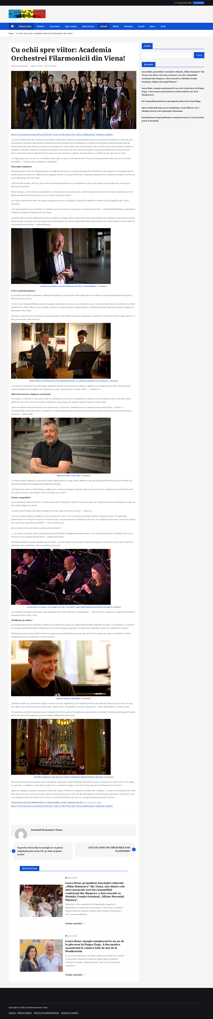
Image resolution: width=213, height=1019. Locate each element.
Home (11, 33)
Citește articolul (74, 923)
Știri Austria (71, 26)
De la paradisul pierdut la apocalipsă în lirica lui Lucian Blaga (171, 101)
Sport (152, 26)
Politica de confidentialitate (46, 1012)
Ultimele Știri (25, 26)
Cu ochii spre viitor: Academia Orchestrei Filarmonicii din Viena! (44, 33)
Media (116, 26)
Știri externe (88, 26)
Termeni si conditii (69, 1012)
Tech (163, 26)
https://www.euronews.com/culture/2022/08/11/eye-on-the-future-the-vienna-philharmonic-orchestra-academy (62, 134)
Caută (147, 45)
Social (141, 26)
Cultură (103, 26)
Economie (55, 26)
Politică (40, 26)
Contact (12, 1012)
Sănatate (128, 26)
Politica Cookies (24, 1012)
